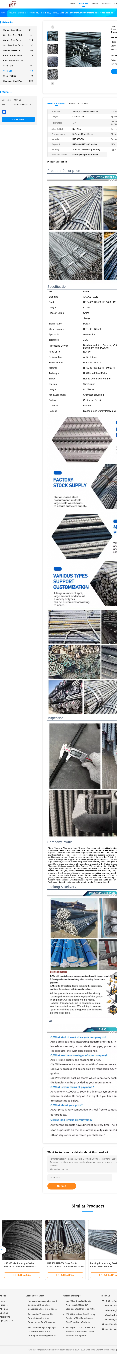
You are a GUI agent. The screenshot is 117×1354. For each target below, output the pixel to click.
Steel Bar (18, 71)
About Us (4, 1309)
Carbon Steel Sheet (18, 30)
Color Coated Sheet (18, 55)
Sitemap (4, 1313)
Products (4, 1305)
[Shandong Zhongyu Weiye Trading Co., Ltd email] (4, 112)
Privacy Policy (6, 1321)
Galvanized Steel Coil (18, 61)
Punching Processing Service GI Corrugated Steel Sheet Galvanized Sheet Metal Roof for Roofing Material (43, 1305)
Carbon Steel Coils (18, 40)
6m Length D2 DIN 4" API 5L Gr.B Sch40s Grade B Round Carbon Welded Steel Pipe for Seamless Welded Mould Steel (80, 1332)
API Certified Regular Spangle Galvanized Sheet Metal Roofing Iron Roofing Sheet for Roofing (42, 1332)
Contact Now (18, 119)
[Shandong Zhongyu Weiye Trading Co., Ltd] (12, 4)
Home (2, 1301)
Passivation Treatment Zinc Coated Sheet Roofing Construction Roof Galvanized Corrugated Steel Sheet (42, 1318)
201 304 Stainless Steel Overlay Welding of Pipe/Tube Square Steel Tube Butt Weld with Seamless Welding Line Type (80, 1318)
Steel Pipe (18, 66)
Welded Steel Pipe (18, 50)
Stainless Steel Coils (18, 45)
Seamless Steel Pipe (18, 81)
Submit (61, 1186)
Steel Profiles (18, 76)
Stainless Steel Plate (18, 35)
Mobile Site (5, 1317)
